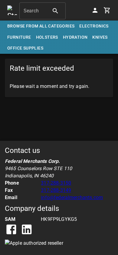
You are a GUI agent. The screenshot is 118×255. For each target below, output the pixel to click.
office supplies (25, 48)
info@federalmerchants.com (72, 197)
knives (99, 37)
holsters (47, 37)
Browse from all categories (40, 26)
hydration (75, 37)
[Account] (95, 10)
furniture (19, 37)
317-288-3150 (56, 183)
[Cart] (107, 10)
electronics (93, 26)
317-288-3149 (56, 190)
